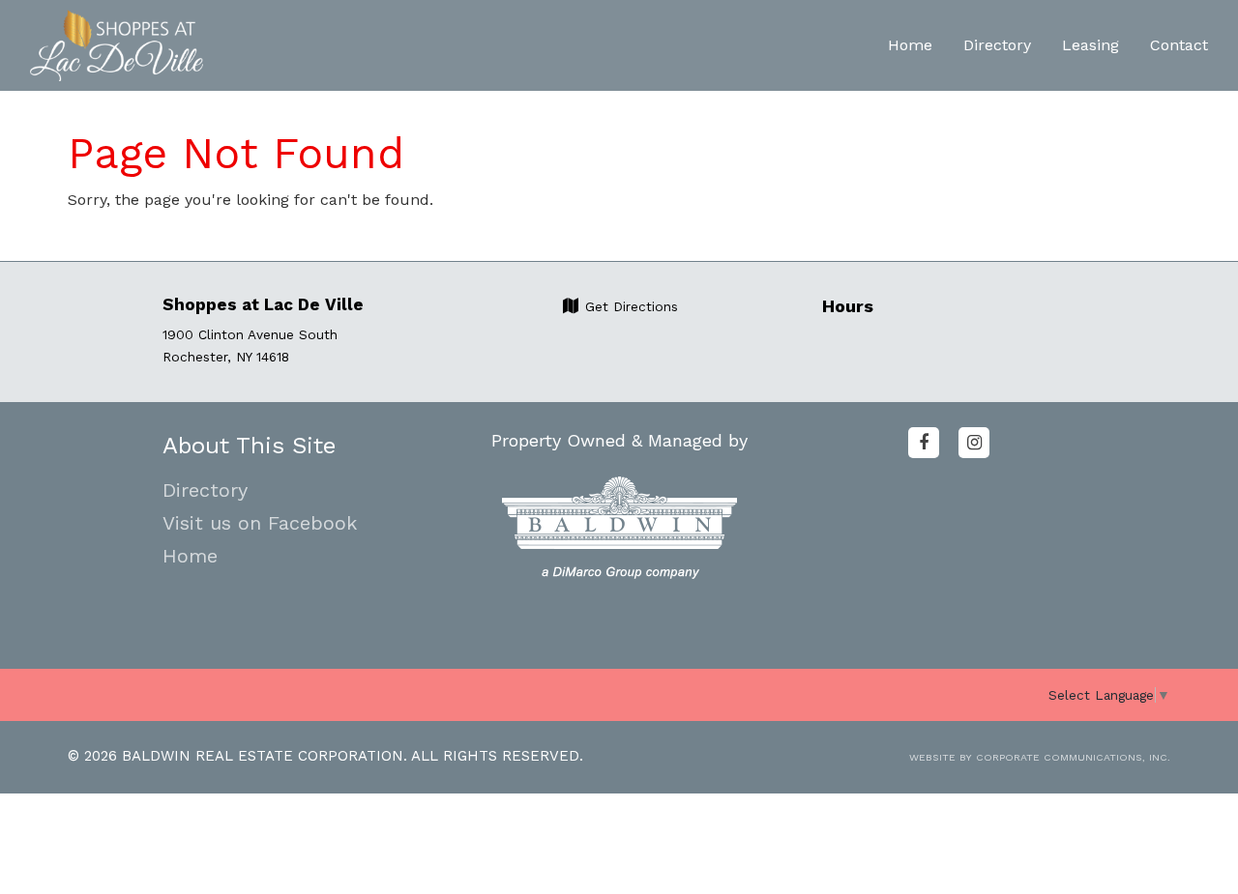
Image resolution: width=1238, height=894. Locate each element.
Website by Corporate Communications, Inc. (1039, 757)
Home (910, 45)
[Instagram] (973, 442)
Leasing (1090, 45)
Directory (997, 45)
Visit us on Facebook (259, 522)
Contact (1179, 45)
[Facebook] (923, 442)
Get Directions (629, 306)
